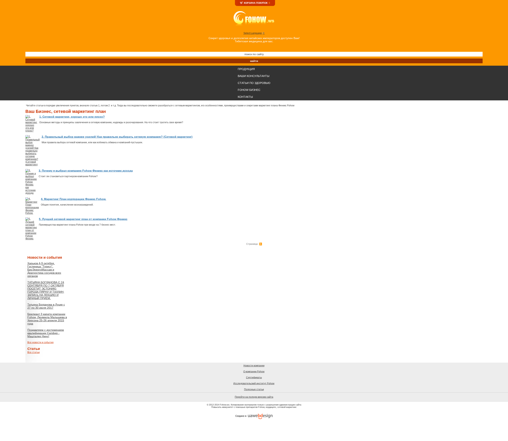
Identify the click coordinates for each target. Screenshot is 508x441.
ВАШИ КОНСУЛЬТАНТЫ (253, 76)
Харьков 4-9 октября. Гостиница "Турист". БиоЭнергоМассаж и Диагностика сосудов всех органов (44, 270)
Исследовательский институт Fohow (253, 383)
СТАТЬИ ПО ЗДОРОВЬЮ (254, 83)
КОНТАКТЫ (245, 96)
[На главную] (254, 18)
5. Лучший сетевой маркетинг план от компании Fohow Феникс (83, 219)
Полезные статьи (254, 389)
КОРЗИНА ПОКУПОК (255, 3)
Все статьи (33, 352)
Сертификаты (254, 377)
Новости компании (254, 365)
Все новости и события (40, 342)
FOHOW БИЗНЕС (249, 89)
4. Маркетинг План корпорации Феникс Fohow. (73, 199)
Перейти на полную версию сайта (254, 397)
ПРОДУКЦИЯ (246, 69)
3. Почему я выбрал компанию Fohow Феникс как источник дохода (86, 170)
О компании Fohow (254, 371)
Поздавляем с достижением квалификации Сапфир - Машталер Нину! (45, 333)
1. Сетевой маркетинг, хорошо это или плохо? (72, 116)
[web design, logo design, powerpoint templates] (254, 416)
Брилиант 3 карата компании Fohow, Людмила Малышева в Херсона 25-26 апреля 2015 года (47, 318)
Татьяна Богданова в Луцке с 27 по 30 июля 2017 (46, 306)
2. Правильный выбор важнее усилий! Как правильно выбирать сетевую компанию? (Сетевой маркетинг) (117, 136)
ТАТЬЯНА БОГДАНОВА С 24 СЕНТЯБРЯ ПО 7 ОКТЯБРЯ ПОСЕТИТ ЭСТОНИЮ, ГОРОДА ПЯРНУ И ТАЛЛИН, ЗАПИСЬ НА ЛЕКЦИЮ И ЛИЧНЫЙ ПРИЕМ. (45, 290)
